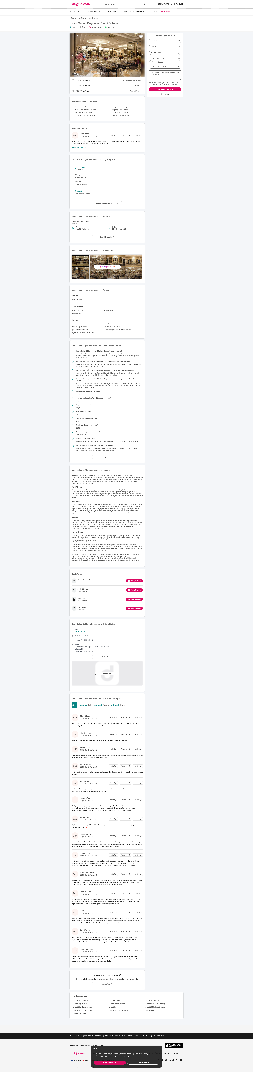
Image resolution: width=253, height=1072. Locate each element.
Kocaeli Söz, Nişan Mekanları (83, 1007)
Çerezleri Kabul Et (109, 1062)
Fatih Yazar (81, 598)
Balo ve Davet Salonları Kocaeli (126, 1036)
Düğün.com (74, 1036)
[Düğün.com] (81, 4)
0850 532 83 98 (96, 27)
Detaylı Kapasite (106, 237)
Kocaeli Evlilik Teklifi (79, 1013)
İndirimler (125, 11)
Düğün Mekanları (77, 11)
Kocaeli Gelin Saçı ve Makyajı (119, 1010)
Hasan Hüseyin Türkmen (86, 580)
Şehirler (166, 1053)
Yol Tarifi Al (106, 657)
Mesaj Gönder (136, 581)
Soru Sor (105, 457)
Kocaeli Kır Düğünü (115, 1000)
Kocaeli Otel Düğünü (151, 1000)
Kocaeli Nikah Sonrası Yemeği (154, 1004)
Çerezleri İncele (143, 1062)
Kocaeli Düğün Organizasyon (154, 1007)
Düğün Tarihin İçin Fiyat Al (105, 203)
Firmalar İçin (179, 4)
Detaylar (78, 191)
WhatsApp (111, 27)
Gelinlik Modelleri (140, 11)
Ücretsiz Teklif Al (167, 89)
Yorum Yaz (106, 984)
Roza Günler (82, 607)
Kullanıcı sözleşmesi (159, 82)
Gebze (95, 18)
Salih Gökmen (82, 589)
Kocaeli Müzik (149, 1010)
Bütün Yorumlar (77, 147)
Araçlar (154, 11)
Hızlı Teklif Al (168, 11)
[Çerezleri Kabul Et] (160, 1048)
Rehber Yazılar (111, 11)
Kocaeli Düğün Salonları (81, 1004)
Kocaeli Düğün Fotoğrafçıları (82, 1010)
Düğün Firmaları (95, 11)
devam (128, 810)
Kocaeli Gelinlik (114, 1007)
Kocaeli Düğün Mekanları (81, 1000)
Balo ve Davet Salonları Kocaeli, (82, 18)
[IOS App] (174, 1045)
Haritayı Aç (107, 673)
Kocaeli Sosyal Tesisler (116, 1004)
